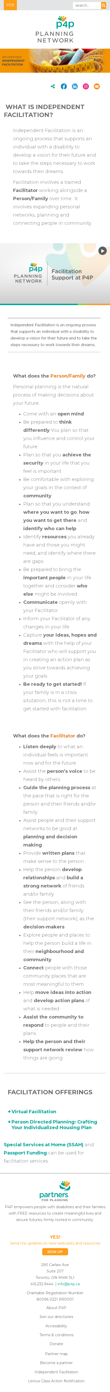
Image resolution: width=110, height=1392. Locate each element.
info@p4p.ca (69, 1284)
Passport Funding (25, 1153)
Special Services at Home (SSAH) (43, 1145)
